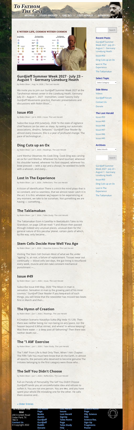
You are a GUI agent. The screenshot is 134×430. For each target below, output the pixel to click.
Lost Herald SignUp (66, 415)
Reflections (48, 182)
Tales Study (48, 215)
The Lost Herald (52, 84)
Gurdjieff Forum (104, 97)
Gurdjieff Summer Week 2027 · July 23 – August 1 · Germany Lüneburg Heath (50, 78)
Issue (45, 117)
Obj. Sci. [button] (67, 15)
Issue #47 (100, 129)
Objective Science (51, 248)
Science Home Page (91, 410)
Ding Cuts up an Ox (33, 145)
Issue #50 (25, 112)
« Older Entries (25, 404)
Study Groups (48, 15)
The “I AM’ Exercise (33, 341)
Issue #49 (25, 276)
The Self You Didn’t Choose (39, 371)
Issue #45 (100, 138)
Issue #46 (100, 134)
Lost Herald (85, 15)
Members (104, 15)
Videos (99, 93)
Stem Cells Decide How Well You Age (47, 243)
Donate (99, 106)
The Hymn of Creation (35, 309)
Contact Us (101, 102)
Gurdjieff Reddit (42, 424)
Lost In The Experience (36, 178)
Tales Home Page (66, 421)
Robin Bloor (25, 84)
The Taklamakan (31, 210)
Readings (47, 150)
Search (112, 158)
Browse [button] (29, 15)
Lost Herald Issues (66, 410)
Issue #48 (100, 125)
